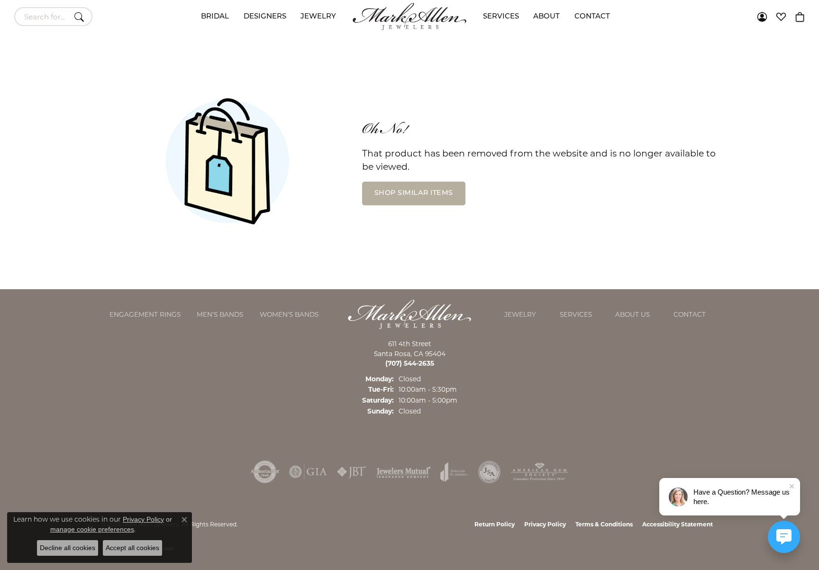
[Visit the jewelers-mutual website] (403, 472)
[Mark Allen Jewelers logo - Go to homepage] (409, 16)
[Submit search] (80, 16)
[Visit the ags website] (539, 472)
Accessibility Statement (677, 524)
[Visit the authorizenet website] (265, 472)
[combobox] (42, 16)
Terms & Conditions (604, 524)
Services (501, 16)
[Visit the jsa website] (489, 472)
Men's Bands (220, 314)
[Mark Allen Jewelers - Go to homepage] (409, 313)
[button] (762, 16)
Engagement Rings (145, 314)
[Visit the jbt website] (352, 472)
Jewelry (318, 16)
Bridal (215, 16)
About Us (632, 314)
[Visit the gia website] (308, 472)
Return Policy (494, 524)
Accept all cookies (132, 548)
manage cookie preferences (92, 529)
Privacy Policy (545, 524)
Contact (592, 16)
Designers (265, 16)
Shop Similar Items (413, 193)
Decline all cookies (67, 548)
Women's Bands (289, 314)
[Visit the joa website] (454, 472)
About (546, 16)
